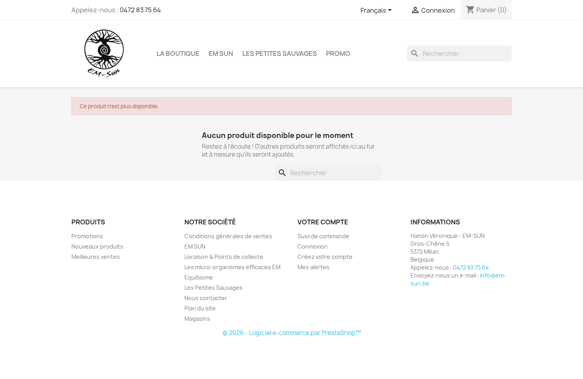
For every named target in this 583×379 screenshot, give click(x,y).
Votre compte (322, 222)
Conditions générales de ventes (228, 236)
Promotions (87, 236)
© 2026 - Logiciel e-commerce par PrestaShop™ (291, 333)
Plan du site (200, 308)
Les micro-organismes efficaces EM (232, 267)
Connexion (312, 246)
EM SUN (221, 53)
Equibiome (198, 277)
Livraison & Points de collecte (223, 256)
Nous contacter (205, 298)
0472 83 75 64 (140, 10)
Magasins (197, 318)
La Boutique (178, 53)
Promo (338, 53)
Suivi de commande (323, 236)
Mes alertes (313, 267)
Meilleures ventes (95, 256)
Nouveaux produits (97, 246)
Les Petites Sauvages (279, 53)
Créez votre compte (325, 256)
